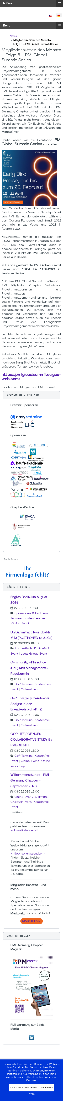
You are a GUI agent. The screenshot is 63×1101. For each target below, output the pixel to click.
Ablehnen (46, 1088)
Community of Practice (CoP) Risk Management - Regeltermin (29, 668)
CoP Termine (24, 684)
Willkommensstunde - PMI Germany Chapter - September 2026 (29, 780)
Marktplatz (31, 921)
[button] (31, 395)
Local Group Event (34, 653)
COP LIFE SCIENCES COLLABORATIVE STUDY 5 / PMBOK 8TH (31, 739)
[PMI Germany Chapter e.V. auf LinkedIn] (31, 1037)
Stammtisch (23, 648)
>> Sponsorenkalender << (27, 853)
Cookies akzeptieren (23, 1088)
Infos (31, 1094)
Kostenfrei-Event (36, 618)
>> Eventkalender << (24, 830)
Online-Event (20, 623)
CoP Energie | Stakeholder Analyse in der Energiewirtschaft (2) (30, 704)
